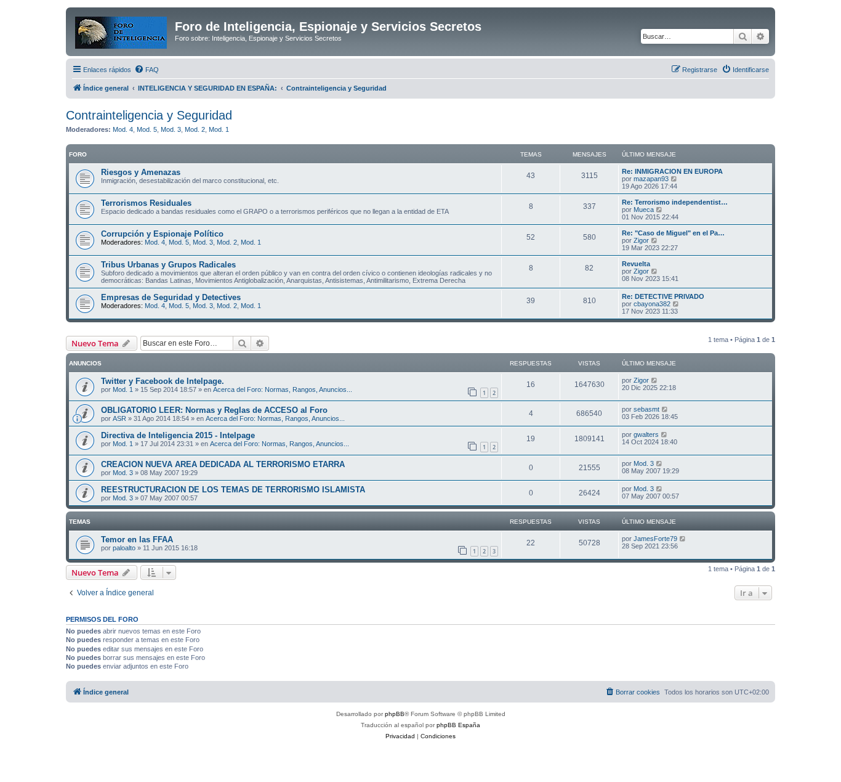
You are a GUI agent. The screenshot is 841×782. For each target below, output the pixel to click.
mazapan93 (651, 178)
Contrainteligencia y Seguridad (149, 115)
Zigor (641, 240)
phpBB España (458, 725)
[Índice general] (122, 30)
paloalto (124, 548)
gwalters (646, 434)
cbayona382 (652, 304)
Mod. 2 (195, 129)
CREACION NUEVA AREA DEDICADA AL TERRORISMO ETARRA (223, 464)
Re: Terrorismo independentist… (675, 202)
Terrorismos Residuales (146, 203)
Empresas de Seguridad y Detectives (171, 297)
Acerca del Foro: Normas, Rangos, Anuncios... (282, 389)
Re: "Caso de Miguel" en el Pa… (673, 233)
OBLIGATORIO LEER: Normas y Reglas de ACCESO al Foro (214, 410)
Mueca (644, 209)
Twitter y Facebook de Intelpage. (162, 381)
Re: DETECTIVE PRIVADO (663, 296)
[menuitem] (146, 69)
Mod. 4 (123, 129)
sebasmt (646, 409)
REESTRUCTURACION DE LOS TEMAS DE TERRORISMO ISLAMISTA (233, 489)
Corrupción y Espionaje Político (162, 233)
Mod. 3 (171, 129)
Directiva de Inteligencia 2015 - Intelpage (178, 435)
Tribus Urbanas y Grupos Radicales (168, 264)
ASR (119, 418)
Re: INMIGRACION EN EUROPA (672, 171)
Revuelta (636, 263)
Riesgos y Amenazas (140, 172)
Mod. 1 (219, 129)
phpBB (394, 714)
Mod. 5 (147, 129)
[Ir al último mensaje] (655, 380)
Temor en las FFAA (137, 539)
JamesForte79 (655, 538)
